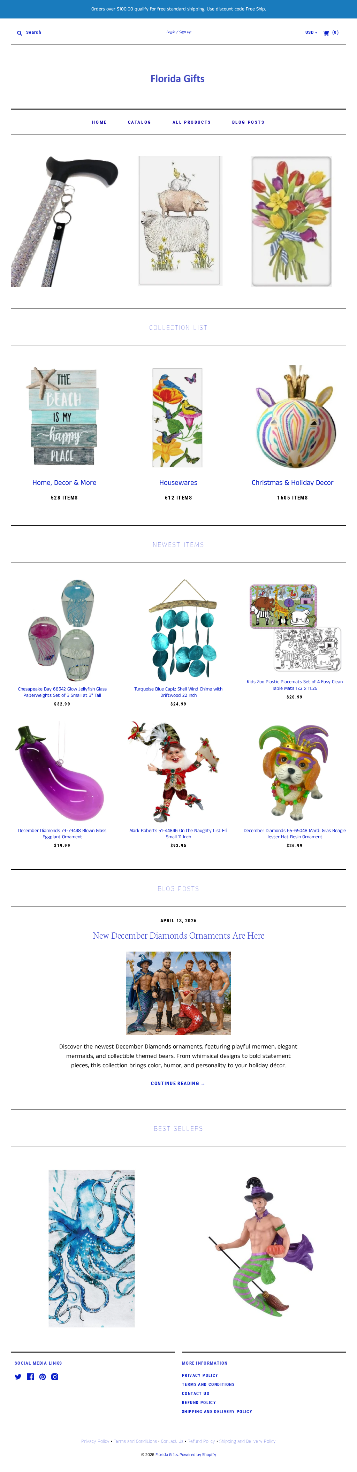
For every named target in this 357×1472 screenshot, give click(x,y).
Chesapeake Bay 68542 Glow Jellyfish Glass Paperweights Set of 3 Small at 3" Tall (62, 692)
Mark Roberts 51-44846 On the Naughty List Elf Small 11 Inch (178, 833)
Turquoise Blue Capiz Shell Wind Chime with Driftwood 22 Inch (178, 692)
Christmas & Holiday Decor (293, 483)
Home (99, 122)
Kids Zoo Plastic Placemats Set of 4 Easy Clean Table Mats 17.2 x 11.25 (295, 685)
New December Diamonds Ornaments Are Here (178, 934)
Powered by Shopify (198, 1455)
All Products (192, 122)
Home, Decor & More (64, 483)
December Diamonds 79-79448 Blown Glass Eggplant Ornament (62, 833)
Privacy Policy (200, 1375)
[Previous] (18, 221)
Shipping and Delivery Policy (217, 1411)
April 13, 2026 (178, 920)
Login (170, 32)
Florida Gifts (166, 1455)
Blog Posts (248, 122)
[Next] (338, 221)
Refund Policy (199, 1402)
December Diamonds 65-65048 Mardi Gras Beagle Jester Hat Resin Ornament (295, 833)
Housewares (178, 483)
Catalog (140, 122)
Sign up (185, 32)
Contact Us (195, 1393)
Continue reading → (178, 1083)
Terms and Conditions (208, 1384)
